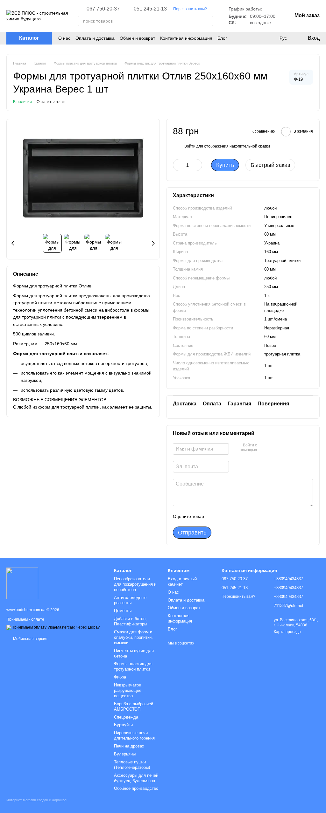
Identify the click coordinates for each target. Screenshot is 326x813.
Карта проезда (287, 632)
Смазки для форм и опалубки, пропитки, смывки (133, 637)
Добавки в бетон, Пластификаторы (130, 621)
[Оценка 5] (255, 516)
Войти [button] (189, 146)
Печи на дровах (129, 746)
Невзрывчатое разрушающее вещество (127, 690)
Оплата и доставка (95, 38)
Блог (222, 38)
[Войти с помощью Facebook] (264, 448)
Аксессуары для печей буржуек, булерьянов (136, 778)
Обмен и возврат (137, 38)
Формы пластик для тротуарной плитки (133, 666)
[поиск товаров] (208, 21)
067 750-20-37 (103, 8)
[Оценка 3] (235, 516)
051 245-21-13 (150, 8)
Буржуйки (123, 724)
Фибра (120, 677)
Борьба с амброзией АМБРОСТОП (133, 706)
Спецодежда (126, 717)
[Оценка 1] (214, 516)
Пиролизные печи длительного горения (134, 735)
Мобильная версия (29, 639)
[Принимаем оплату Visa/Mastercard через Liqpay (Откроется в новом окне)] (53, 627)
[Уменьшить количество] (177, 165)
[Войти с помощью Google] (274, 448)
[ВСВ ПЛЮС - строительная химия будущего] (22, 583)
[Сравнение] (270, 38)
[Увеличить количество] (197, 165)
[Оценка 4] (245, 516)
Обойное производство (136, 788)
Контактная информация (186, 38)
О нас (64, 38)
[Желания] (257, 38)
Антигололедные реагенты (130, 600)
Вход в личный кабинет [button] (182, 581)
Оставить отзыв (51, 102)
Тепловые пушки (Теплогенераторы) (132, 765)
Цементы (122, 610)
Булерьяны (125, 754)
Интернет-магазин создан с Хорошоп (36, 800)
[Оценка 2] (225, 516)
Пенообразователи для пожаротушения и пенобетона (135, 584)
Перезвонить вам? (190, 9)
